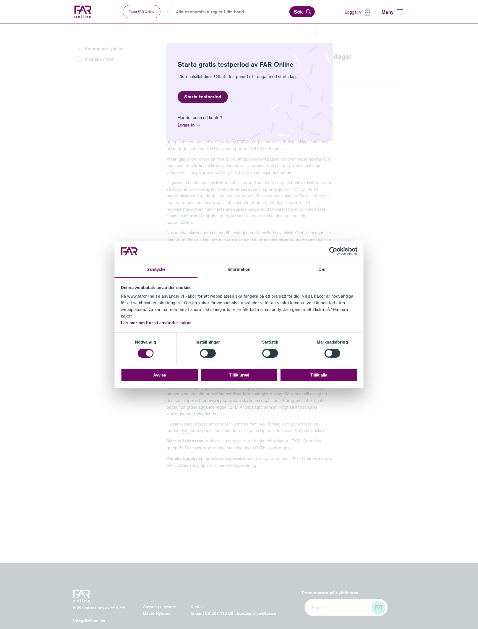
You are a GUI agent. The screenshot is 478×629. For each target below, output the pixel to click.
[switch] (208, 353)
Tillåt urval (239, 375)
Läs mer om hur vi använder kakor (156, 323)
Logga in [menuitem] (353, 12)
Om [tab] (321, 269)
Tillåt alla (318, 375)
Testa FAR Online (141, 11)
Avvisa (159, 375)
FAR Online (87, 12)
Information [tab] (239, 269)
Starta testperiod (202, 96)
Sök (298, 12)
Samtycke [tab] (156, 269)
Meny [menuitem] (387, 12)
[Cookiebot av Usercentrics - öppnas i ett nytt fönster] (333, 251)
